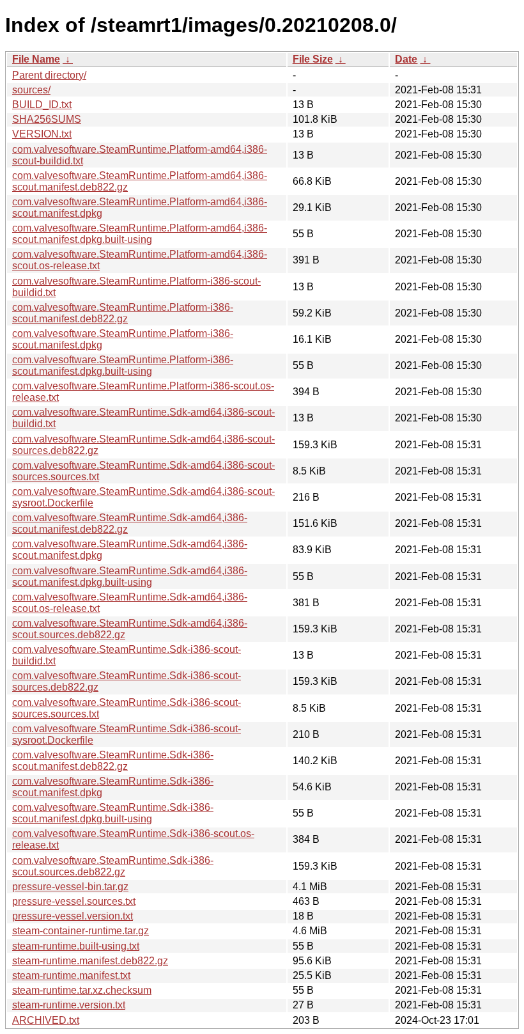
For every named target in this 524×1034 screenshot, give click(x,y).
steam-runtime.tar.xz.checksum (81, 990)
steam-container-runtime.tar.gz (80, 930)
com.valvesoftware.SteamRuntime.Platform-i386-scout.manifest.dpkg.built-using (122, 365)
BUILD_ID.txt (42, 104)
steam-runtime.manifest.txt (71, 975)
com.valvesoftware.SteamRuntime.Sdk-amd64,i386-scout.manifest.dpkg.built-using (129, 576)
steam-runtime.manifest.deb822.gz (90, 960)
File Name (36, 59)
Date (406, 59)
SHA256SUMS (46, 119)
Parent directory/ (49, 75)
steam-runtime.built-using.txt (75, 946)
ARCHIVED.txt (45, 1020)
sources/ (31, 89)
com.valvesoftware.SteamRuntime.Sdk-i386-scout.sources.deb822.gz (112, 866)
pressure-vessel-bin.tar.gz (70, 886)
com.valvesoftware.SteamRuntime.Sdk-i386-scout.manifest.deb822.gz (112, 760)
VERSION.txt (42, 134)
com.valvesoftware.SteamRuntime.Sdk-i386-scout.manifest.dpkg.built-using (112, 813)
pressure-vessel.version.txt (72, 916)
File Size (313, 59)
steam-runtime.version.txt (68, 1004)
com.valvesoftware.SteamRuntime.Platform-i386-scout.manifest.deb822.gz (122, 313)
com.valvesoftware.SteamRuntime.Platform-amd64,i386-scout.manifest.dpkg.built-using (139, 234)
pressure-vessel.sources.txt (73, 901)
